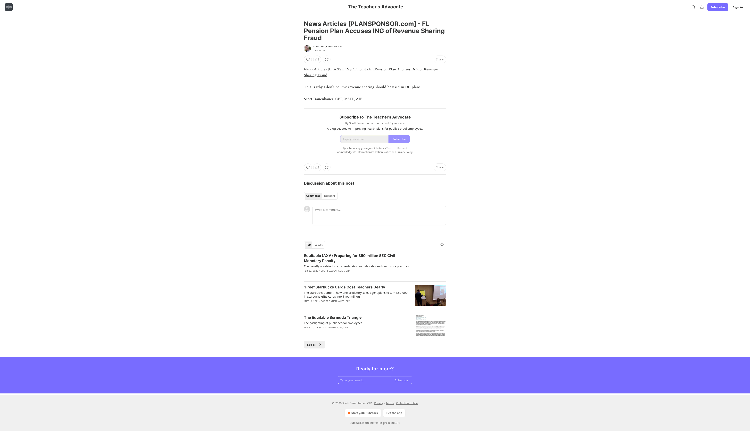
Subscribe (718, 7)
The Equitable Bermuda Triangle (333, 317)
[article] (375, 266)
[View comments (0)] (317, 59)
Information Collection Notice (374, 152)
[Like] (308, 59)
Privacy (378, 403)
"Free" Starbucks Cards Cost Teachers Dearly (344, 287)
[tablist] (321, 196)
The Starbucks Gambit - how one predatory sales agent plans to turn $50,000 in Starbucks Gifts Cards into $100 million (356, 294)
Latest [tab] (319, 244)
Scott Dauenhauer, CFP (327, 46)
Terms (390, 403)
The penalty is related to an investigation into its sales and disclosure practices (356, 266)
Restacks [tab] (329, 196)
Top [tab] (308, 244)
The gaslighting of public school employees (333, 323)
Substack (356, 423)
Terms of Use (393, 148)
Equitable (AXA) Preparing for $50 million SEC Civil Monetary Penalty (349, 258)
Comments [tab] (313, 196)
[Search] (693, 7)
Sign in (738, 7)
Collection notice (407, 403)
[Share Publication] (702, 7)
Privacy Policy (404, 152)
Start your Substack (364, 413)
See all (312, 345)
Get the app (394, 413)
